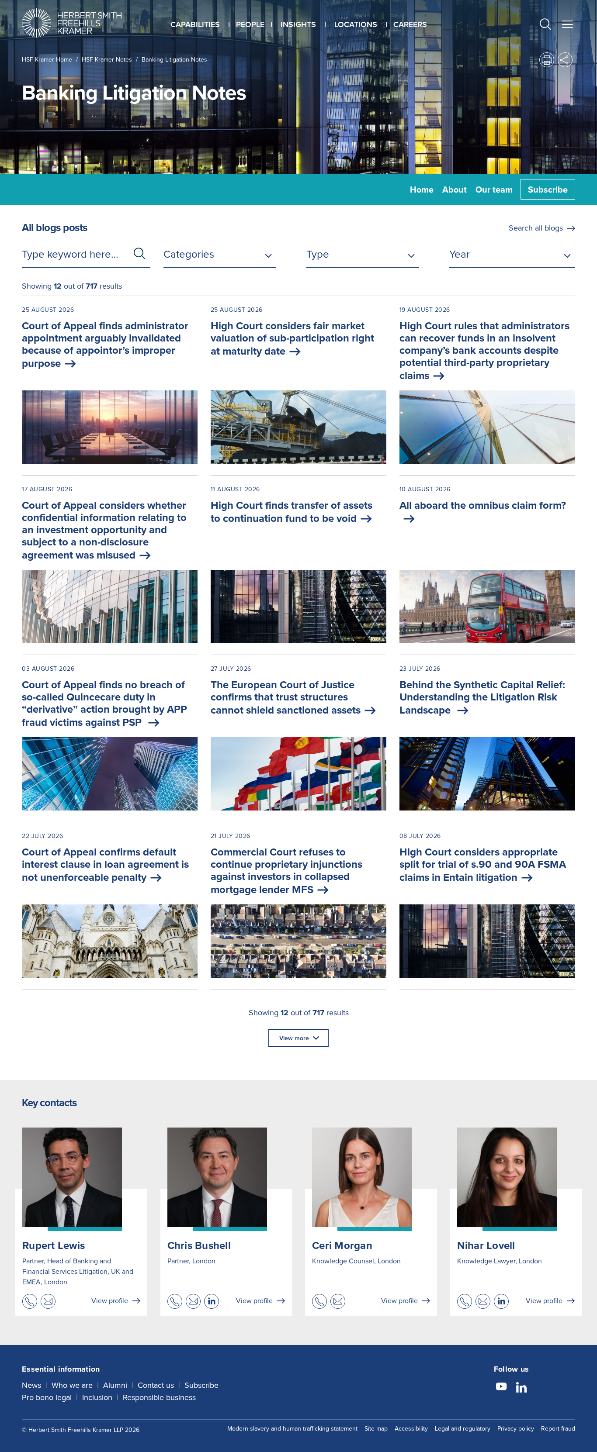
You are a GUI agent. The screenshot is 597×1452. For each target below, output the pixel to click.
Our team (494, 189)
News (31, 1385)
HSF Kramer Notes (107, 59)
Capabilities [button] (195, 24)
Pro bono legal (47, 1397)
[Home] (82, 23)
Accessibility (411, 1428)
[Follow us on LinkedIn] (521, 1388)
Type (317, 253)
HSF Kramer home (47, 59)
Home (422, 189)
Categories (188, 253)
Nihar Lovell (486, 1245)
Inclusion (97, 1397)
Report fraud (558, 1428)
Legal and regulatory (462, 1428)
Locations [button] (355, 24)
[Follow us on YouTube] (501, 1388)
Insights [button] (298, 24)
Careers (410, 24)
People (250, 24)
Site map (376, 1428)
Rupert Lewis (53, 1245)
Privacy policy (515, 1428)
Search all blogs (536, 227)
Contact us (156, 1385)
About (454, 189)
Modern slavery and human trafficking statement (292, 1428)
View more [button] (294, 1038)
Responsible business (159, 1397)
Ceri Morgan (342, 1245)
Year (459, 253)
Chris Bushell (199, 1245)
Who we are (72, 1385)
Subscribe (548, 189)
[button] (545, 25)
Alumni (115, 1385)
